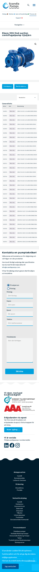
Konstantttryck (19, 506)
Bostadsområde (19, 478)
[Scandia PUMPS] (11, 6)
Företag (9, 292)
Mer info (12, 111)
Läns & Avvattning (21, 14)
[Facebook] (12, 445)
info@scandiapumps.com (11, 267)
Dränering (19, 484)
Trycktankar (19, 517)
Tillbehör (19, 513)
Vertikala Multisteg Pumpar (19, 533)
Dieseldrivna (19, 488)
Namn (9, 301)
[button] (35, 44)
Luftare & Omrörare (19, 480)
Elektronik (19, 508)
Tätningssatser (19, 542)
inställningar (30, 560)
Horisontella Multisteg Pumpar (19, 536)
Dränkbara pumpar (19, 531)
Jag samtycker (10, 566)
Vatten (11, 14)
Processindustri (19, 527)
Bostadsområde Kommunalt (20, 519)
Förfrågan (7, 86)
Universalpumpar (19, 515)
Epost (9, 310)
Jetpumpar (19, 511)
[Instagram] (17, 445)
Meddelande (11, 337)
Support (18, 18)
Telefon (9, 319)
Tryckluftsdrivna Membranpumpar (19, 540)
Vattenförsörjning (19, 498)
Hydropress (19, 504)
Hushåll (19, 476)
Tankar (19, 538)
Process (32, 14)
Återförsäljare (20, 86)
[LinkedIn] (6, 445)
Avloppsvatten (19, 472)
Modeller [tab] (22, 97)
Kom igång (12, 430)
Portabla (19, 490)
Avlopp (4, 14)
